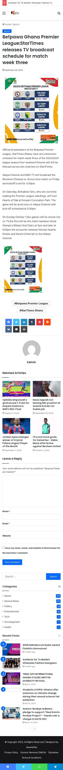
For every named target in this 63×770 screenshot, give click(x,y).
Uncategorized (12, 622)
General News (11, 601)
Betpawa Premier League (32, 303)
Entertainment (11, 611)
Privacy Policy (11, 752)
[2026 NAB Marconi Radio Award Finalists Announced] (11, 649)
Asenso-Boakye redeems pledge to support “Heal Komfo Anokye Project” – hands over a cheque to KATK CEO (41, 714)
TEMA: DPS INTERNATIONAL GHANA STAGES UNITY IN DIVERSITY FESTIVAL (38, 677)
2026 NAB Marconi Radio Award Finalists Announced (41, 646)
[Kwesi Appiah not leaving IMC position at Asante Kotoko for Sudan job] (47, 389)
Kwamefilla (31, 747)
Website (6, 535)
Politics (8, 606)
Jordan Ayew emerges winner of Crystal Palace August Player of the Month (15, 441)
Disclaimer (53, 752)
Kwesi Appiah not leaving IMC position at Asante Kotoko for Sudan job (46, 404)
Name (6, 511)
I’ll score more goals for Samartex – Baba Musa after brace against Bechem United (47, 441)
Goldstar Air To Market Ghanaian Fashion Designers (34, 2)
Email (6, 523)
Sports (16, 24)
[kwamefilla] (15, 13)
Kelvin (31, 362)
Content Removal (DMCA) (33, 752)
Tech (7, 616)
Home (7, 24)
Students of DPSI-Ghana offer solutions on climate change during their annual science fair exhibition (41, 695)
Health (7, 627)
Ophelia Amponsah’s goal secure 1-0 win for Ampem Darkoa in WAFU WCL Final (15, 404)
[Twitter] (16, 322)
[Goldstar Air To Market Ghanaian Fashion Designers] (11, 664)
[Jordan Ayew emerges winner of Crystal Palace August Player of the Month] (16, 426)
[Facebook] (8, 322)
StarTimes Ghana (32, 310)
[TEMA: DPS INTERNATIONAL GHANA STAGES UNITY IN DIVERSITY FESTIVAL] (11, 678)
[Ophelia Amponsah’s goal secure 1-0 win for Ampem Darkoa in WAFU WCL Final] (16, 389)
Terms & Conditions (31, 757)
